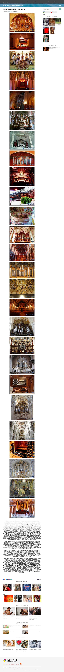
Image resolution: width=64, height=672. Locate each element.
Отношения (24, 1)
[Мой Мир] (6, 579)
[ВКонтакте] (3, 579)
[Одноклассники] (4, 579)
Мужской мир (29, 1)
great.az (12, 664)
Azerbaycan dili (47, 11)
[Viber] (9, 579)
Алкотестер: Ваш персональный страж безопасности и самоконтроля (34, 618)
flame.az (17, 664)
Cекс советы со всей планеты (8, 649)
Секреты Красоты (41, 1)
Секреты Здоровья (49, 1)
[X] (7, 579)
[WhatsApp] (10, 579)
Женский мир (35, 1)
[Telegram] (11, 579)
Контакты (8, 664)
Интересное (9, 11)
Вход (60, 5)
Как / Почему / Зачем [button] (56, 1)
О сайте (4, 664)
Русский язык (54, 11)
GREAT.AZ (5, 2)
